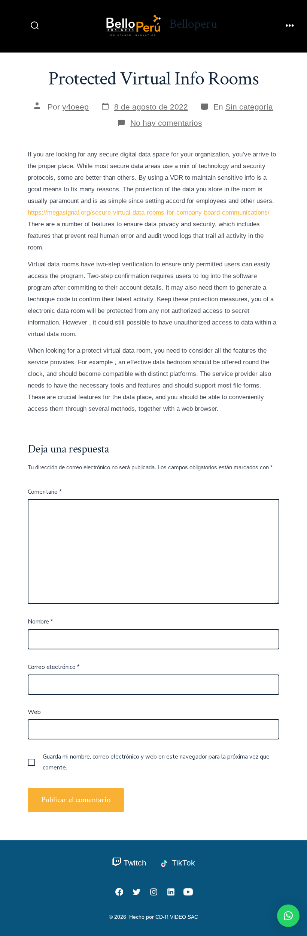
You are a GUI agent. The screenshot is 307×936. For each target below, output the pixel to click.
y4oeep (75, 106)
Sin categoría (249, 106)
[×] (288, 915)
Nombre (40, 621)
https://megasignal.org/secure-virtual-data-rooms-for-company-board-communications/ (149, 212)
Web (34, 712)
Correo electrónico (53, 667)
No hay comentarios (166, 123)
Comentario (44, 492)
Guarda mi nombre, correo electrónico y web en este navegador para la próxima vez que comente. (156, 762)
